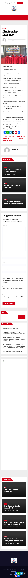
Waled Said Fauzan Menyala (12, 187)
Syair (4, 28)
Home (11, 574)
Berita (5, 503)
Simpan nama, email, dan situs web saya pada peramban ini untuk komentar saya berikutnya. (13, 280)
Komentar (5, 225)
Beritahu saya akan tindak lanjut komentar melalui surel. (13, 289)
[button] (25, 17)
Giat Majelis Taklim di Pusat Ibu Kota (12, 171)
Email (4, 262)
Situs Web (5, 269)
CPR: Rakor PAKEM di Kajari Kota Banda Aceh (13, 202)
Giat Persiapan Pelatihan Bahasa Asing (8, 138)
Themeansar (13, 571)
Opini (5, 487)
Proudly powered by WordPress (9, 569)
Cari (3, 312)
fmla (11, 39)
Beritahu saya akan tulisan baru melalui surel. (13, 298)
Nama (4, 255)
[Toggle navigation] (14, 17)
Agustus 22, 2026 (9, 494)
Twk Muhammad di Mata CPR (10, 328)
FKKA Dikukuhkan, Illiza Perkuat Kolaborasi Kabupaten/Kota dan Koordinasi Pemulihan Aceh (14, 339)
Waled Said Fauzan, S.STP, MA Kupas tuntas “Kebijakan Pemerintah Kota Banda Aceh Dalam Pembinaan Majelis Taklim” (14, 346)
